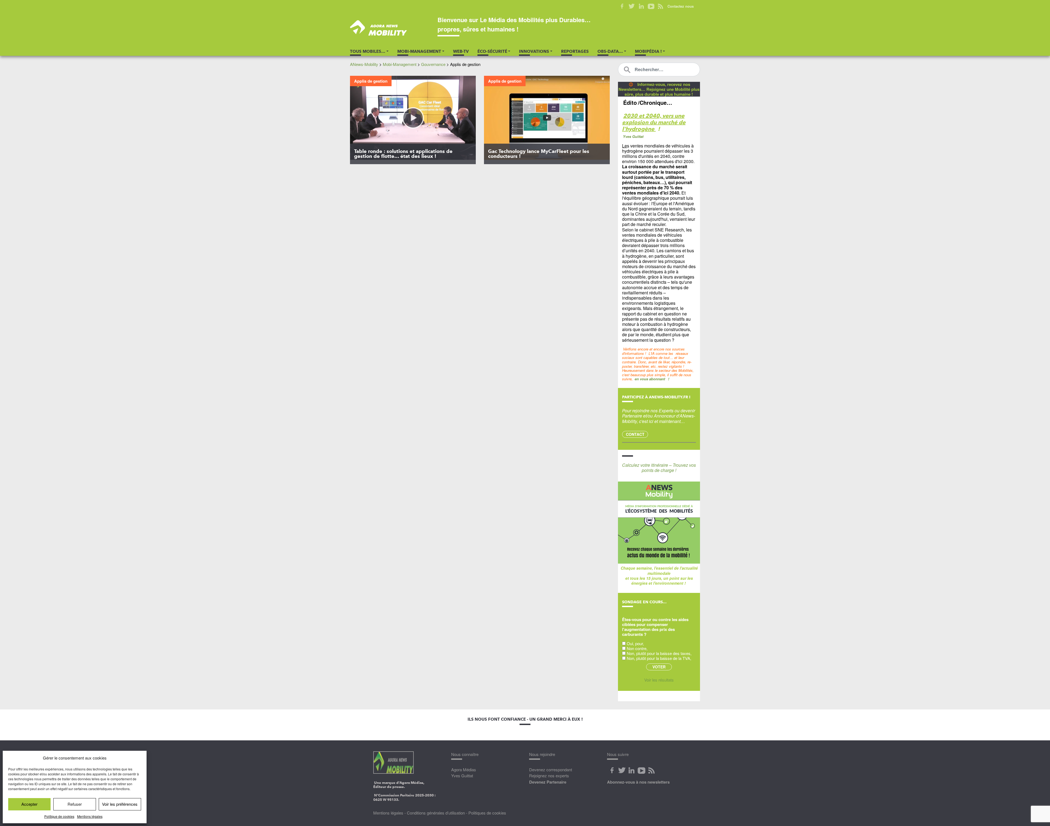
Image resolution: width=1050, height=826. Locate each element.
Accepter (29, 804)
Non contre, (637, 648)
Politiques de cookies (487, 813)
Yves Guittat (462, 775)
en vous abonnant (650, 378)
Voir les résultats (659, 680)
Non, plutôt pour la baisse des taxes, (659, 653)
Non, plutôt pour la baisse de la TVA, (659, 658)
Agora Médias (463, 769)
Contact (635, 434)
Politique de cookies (59, 816)
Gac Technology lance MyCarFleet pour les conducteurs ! (538, 153)
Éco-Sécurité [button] (492, 51)
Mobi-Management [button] (419, 51)
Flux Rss (651, 770)
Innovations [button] (534, 51)
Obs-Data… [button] (610, 51)
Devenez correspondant (550, 769)
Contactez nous (680, 6)
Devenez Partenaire (547, 782)
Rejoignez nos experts (549, 775)
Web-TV (461, 51)
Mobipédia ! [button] (648, 51)
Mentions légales (90, 816)
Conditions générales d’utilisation (436, 813)
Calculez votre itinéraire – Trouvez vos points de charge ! (659, 467)
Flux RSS (660, 6)
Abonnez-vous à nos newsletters (638, 782)
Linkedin (641, 6)
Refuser (75, 804)
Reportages (575, 51)
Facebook (622, 6)
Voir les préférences (120, 804)
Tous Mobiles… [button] (367, 51)
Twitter (632, 6)
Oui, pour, (635, 643)
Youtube (651, 6)
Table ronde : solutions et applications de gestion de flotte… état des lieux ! (403, 153)
